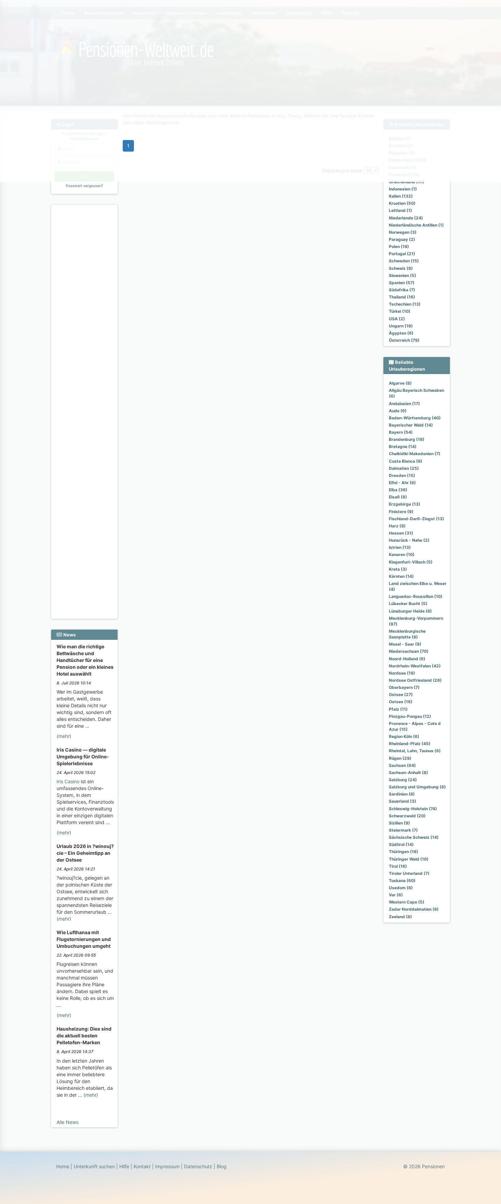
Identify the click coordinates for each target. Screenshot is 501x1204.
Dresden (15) (402, 475)
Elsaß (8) (398, 496)
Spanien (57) (401, 282)
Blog (222, 1166)
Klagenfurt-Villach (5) (410, 562)
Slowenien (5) (402, 275)
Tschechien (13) (405, 304)
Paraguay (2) (402, 239)
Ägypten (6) (401, 333)
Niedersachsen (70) (408, 651)
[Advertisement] (85, 310)
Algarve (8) (400, 383)
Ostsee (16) (400, 701)
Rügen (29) (400, 758)
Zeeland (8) (400, 916)
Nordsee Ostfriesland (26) (415, 680)
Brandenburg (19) (406, 439)
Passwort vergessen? (84, 186)
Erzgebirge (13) (404, 504)
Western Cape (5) (406, 902)
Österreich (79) (404, 340)
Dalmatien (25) (404, 468)
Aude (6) (398, 410)
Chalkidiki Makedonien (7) (414, 453)
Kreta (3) (398, 569)
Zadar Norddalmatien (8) (414, 909)
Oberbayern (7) (404, 687)
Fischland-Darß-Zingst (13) (416, 518)
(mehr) (64, 736)
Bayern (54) (401, 432)
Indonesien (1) (403, 188)
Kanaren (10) (401, 554)
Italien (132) (401, 196)
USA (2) (397, 318)
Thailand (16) (402, 296)
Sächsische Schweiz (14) (414, 837)
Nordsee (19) (402, 673)
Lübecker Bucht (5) (408, 603)
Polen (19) (399, 246)
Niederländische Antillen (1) (416, 225)
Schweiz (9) (401, 268)
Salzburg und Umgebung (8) (417, 786)
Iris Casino (68, 781)
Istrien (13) (400, 547)
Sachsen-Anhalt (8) (408, 772)
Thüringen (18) (403, 851)
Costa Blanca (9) (405, 461)
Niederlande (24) (406, 217)
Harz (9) (397, 525)
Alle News (67, 1122)
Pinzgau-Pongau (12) (410, 716)
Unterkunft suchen (94, 1166)
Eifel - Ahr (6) (402, 482)
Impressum (167, 1166)
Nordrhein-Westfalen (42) (415, 665)
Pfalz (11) (398, 709)
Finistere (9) (401, 511)
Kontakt (142, 1166)
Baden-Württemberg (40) (415, 417)
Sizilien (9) (399, 822)
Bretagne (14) (402, 446)
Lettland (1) (400, 210)
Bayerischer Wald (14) (411, 425)
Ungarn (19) (401, 325)
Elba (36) (398, 489)
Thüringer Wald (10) (408, 859)
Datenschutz (198, 1166)
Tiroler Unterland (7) (409, 873)
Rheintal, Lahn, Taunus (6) (415, 750)
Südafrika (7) (402, 289)
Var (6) (396, 894)
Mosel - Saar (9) (405, 644)
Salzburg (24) (403, 779)
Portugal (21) (402, 253)
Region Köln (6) (404, 736)
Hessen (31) (401, 533)
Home (62, 1166)
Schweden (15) (404, 260)
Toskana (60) (402, 880)
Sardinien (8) (402, 794)
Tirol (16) (398, 866)
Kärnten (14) (401, 576)
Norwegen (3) (402, 232)
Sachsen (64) (402, 765)
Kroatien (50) (402, 203)
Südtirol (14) (401, 844)
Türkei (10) (399, 311)
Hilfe (124, 1166)
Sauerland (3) (402, 801)
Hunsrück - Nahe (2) (409, 540)
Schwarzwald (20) (407, 815)
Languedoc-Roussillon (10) (415, 596)
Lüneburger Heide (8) (410, 611)
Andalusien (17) (404, 403)
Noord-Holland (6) (407, 658)
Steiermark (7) (403, 830)
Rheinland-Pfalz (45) (409, 743)
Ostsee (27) (401, 694)
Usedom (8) (401, 887)
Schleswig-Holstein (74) (413, 808)
